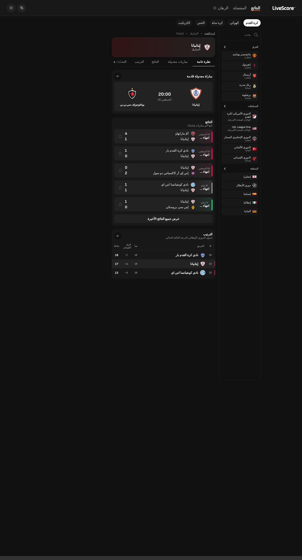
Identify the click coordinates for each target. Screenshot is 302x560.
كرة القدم (252, 23)
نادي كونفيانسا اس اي (184, 273)
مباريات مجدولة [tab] (178, 62)
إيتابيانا (194, 264)
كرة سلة (217, 23)
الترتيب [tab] (139, 62)
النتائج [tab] (155, 62)
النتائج (255, 8)
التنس (201, 23)
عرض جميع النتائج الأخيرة (163, 219)
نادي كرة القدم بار (187, 255)
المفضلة (240, 8)
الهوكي (234, 23)
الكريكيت (184, 23)
